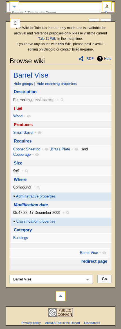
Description (25, 91)
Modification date (31, 204)
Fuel (18, 108)
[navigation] (14, 6)
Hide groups (23, 84)
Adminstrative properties (36, 196)
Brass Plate (60, 149)
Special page (15, 23)
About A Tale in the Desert (62, 322)
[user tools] (107, 6)
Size (18, 163)
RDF (89, 59)
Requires (23, 141)
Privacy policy (31, 322)
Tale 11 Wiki (47, 39)
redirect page (94, 261)
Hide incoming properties (57, 84)
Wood (18, 116)
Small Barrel (23, 133)
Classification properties (35, 221)
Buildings (20, 238)
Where (20, 179)
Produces (23, 124)
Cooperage (22, 155)
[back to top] (61, 296)
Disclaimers (92, 322)
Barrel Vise (31, 75)
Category (23, 229)
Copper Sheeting (26, 149)
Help (107, 59)
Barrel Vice (89, 253)
